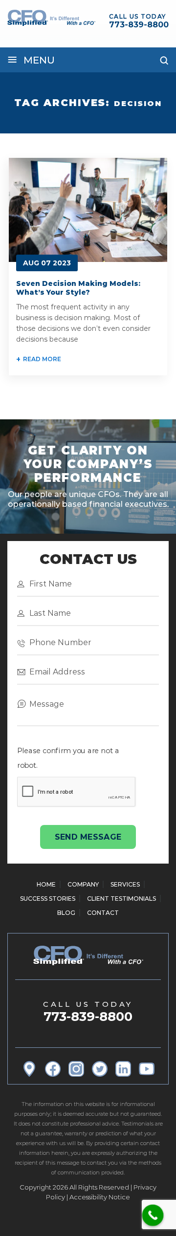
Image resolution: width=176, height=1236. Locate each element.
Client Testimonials (121, 898)
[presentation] (76, 792)
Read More (42, 359)
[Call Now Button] (153, 1215)
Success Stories (47, 898)
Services (125, 884)
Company (83, 884)
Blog (66, 912)
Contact (103, 912)
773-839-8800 (139, 24)
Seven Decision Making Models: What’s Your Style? (78, 288)
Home (46, 884)
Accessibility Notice (99, 1197)
